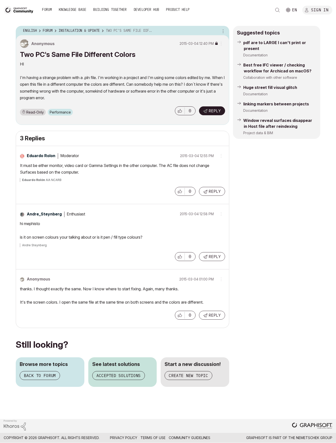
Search (277, 10)
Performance (60, 112)
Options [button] (222, 31)
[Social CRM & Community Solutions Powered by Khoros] (15, 425)
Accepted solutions (118, 375)
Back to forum (40, 375)
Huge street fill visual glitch (270, 87)
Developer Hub (146, 9)
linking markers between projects (276, 103)
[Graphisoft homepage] (312, 426)
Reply (215, 110)
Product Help (178, 9)
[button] (179, 111)
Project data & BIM (258, 133)
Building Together (110, 9)
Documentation (255, 55)
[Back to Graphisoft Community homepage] (20, 9)
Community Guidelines (189, 438)
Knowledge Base (72, 9)
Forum (47, 9)
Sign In (319, 9)
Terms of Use (153, 438)
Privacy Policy (123, 438)
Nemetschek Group (314, 438)
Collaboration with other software (270, 77)
